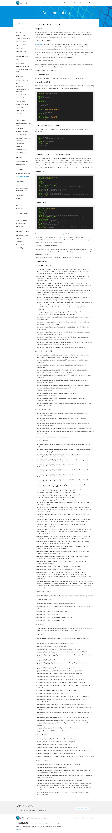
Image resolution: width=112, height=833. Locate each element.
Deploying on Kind (21, 41)
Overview (18, 32)
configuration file (65, 234)
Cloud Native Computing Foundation (43, 823)
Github (86, 818)
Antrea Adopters (20, 248)
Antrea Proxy (19, 114)
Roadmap (18, 238)
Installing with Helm (21, 51)
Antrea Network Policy (22, 80)
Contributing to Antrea (22, 235)
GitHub (46, 3)
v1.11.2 (18, 23)
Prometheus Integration (22, 176)
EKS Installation (20, 60)
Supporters (92, 3)
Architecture (19, 86)
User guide (19, 202)
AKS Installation (20, 63)
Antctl (17, 83)
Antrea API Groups (21, 149)
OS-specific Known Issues (23, 104)
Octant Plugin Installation (23, 173)
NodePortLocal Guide (22, 131)
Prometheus (38, 44)
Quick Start (19, 198)
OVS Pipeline (19, 107)
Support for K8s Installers (23, 38)
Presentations (73, 3)
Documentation (56, 3)
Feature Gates (20, 110)
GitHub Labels (20, 226)
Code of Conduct (20, 244)
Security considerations (22, 98)
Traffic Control (20, 143)
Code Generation (20, 217)
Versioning (19, 146)
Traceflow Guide (20, 120)
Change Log (19, 241)
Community (83, 3)
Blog (64, 3)
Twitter (78, 818)
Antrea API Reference (22, 152)
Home (40, 3)
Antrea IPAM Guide (21, 135)
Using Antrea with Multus (23, 185)
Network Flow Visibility (22, 117)
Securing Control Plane (22, 94)
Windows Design (20, 164)
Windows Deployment (22, 161)
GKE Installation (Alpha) (22, 66)
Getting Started (20, 35)
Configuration (19, 48)
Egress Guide (19, 128)
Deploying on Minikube (22, 45)
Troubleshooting (20, 101)
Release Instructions (21, 220)
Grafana (85, 49)
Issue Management (21, 223)
